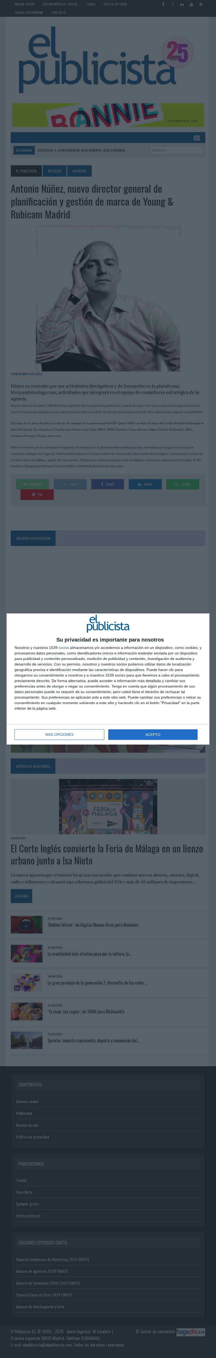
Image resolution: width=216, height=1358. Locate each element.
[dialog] (108, 679)
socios (63, 647)
